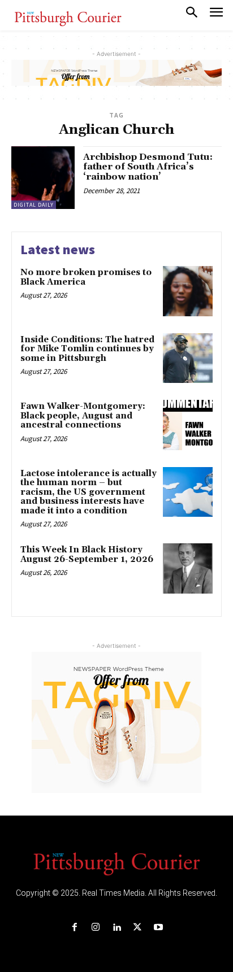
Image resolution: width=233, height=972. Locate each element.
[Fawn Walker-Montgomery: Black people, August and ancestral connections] (188, 425)
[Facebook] (74, 927)
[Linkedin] (116, 927)
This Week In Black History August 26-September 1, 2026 (86, 554)
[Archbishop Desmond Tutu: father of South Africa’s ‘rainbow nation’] (43, 178)
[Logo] (116, 863)
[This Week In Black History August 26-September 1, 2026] (188, 568)
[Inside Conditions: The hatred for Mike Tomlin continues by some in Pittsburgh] (188, 358)
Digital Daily (34, 204)
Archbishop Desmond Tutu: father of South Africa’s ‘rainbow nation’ (148, 166)
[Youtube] (158, 927)
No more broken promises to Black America (86, 277)
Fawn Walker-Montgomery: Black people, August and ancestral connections (82, 415)
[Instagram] (95, 927)
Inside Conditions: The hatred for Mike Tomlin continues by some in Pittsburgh (87, 349)
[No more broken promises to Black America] (188, 291)
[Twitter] (137, 927)
